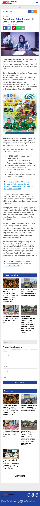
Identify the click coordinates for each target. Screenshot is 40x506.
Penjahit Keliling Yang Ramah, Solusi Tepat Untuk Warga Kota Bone (11, 433)
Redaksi (3, 503)
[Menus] (37, 2)
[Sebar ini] (5, 28)
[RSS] (35, 12)
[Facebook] (29, 12)
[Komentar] (23, 28)
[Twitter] (32, 12)
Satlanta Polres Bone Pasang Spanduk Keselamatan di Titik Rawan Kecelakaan (29, 408)
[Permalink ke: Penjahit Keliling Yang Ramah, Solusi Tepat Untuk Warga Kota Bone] (11, 310)
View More (20, 476)
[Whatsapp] (18, 28)
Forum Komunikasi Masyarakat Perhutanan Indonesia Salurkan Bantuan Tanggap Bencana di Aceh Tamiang (11, 464)
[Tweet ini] (9, 28)
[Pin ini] (14, 28)
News (9, 24)
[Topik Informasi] (9, 2)
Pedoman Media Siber (16, 503)
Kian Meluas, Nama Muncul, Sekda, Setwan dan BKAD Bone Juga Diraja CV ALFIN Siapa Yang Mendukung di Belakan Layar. (10, 295)
